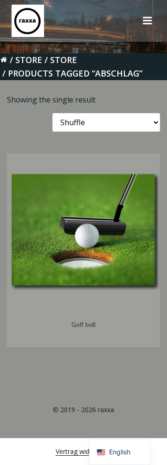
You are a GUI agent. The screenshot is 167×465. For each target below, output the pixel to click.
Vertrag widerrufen (83, 451)
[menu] (147, 21)
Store (28, 59)
